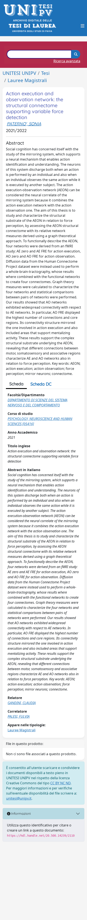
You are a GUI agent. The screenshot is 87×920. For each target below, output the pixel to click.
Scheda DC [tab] (41, 384)
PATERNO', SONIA (24, 123)
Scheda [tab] (16, 383)
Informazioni (20, 813)
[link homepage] (29, 10)
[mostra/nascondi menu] (82, 26)
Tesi (45, 73)
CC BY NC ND (60, 783)
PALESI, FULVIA (19, 716)
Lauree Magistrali (27, 80)
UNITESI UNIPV (19, 73)
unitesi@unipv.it (18, 798)
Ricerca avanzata (66, 61)
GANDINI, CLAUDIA (22, 703)
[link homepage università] (32, 26)
